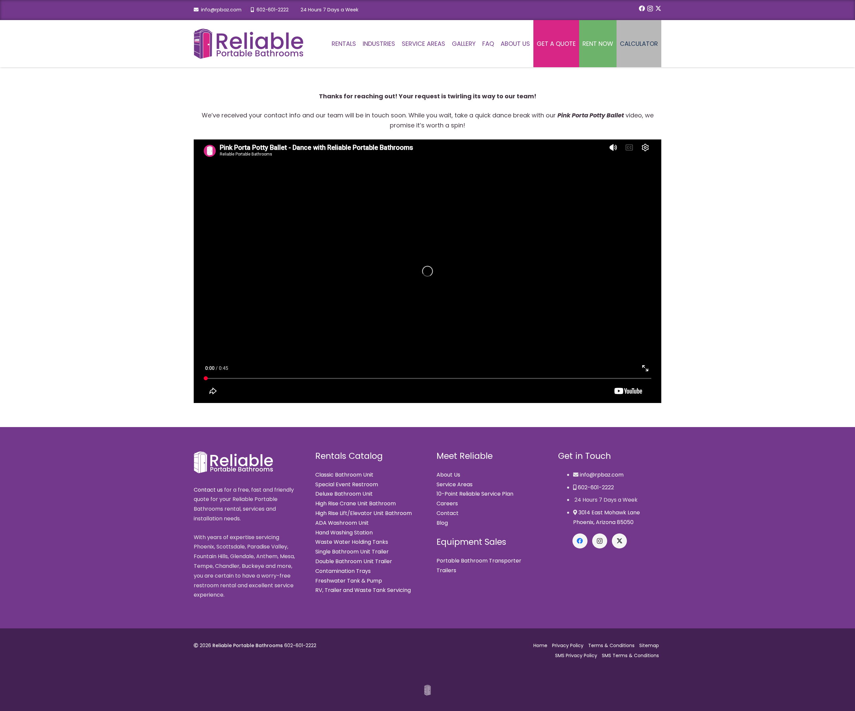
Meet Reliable (465, 456)
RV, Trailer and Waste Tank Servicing (363, 590)
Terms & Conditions (611, 645)
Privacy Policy (567, 645)
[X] (658, 8)
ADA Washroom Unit (342, 523)
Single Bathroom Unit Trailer (352, 551)
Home (540, 645)
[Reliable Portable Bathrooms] (248, 43)
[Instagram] (650, 8)
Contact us (208, 490)
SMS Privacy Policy (576, 655)
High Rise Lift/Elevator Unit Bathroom (363, 513)
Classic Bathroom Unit (344, 475)
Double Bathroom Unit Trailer (353, 561)
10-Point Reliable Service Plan (475, 494)
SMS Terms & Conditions (630, 655)
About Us (448, 475)
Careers (447, 503)
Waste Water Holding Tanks (351, 542)
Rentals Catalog (349, 456)
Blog (442, 523)
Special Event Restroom (346, 484)
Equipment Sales (471, 542)
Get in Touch (584, 456)
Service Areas (455, 484)
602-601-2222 (271, 9)
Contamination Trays (343, 571)
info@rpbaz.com (219, 9)
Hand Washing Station (344, 532)
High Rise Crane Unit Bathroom (355, 503)
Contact (448, 513)
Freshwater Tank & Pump (348, 581)
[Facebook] (642, 8)
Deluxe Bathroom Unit (344, 494)
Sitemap (649, 645)
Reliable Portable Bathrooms (247, 645)
